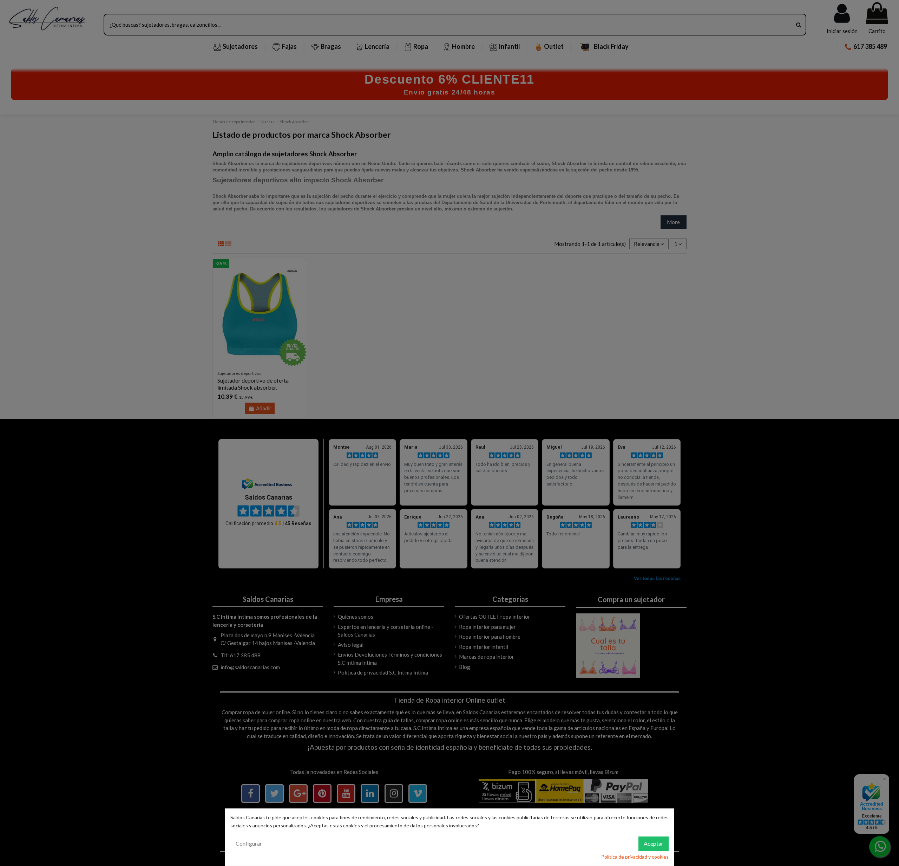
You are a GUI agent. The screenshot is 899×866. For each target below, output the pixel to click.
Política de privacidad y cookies (635, 857)
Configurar (249, 843)
